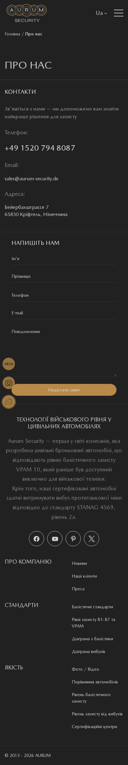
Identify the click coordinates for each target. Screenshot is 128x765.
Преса (78, 588)
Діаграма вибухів (88, 651)
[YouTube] (54, 538)
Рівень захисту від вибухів (97, 713)
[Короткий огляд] (9, 364)
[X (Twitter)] (91, 538)
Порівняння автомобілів (95, 681)
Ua (99, 13)
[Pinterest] (73, 538)
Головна (12, 33)
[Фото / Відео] (9, 383)
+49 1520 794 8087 (40, 147)
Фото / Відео (85, 669)
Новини (79, 563)
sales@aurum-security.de (31, 179)
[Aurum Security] (26, 13)
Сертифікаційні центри (94, 726)
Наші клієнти (84, 576)
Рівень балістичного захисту (91, 698)
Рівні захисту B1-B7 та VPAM (93, 622)
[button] (118, 13)
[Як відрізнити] (9, 402)
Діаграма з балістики (92, 638)
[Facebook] (36, 538)
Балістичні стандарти (92, 606)
